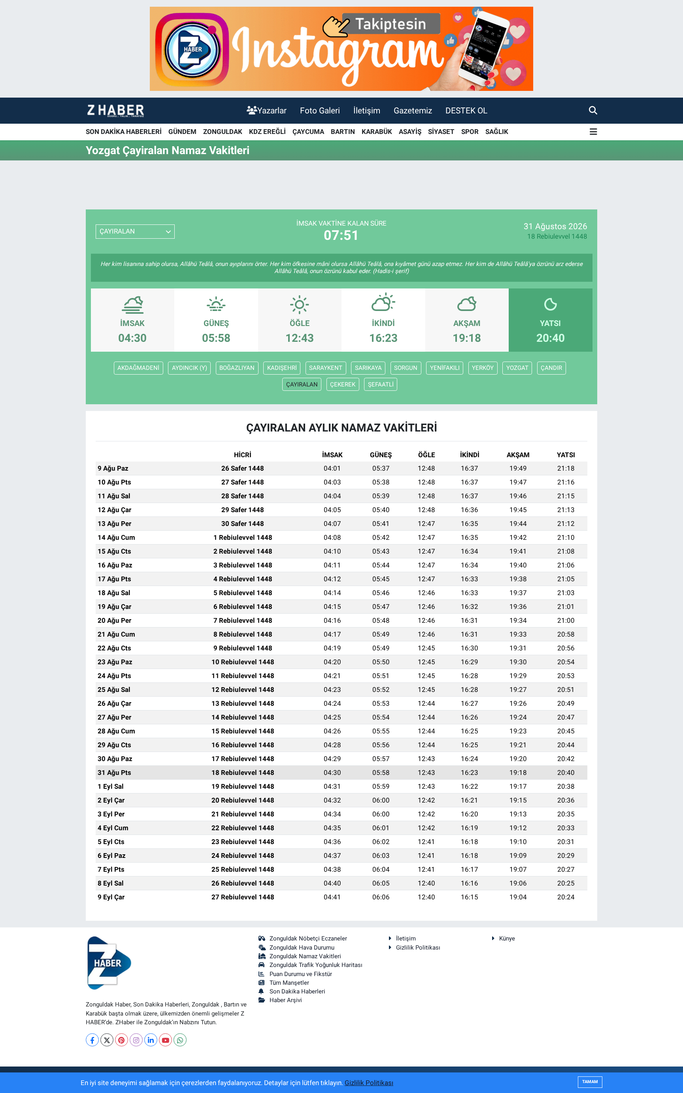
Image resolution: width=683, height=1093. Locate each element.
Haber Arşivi (286, 1000)
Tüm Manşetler (289, 982)
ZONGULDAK (222, 132)
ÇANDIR (551, 367)
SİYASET (441, 132)
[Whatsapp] (180, 1039)
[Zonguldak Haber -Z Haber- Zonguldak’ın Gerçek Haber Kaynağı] (115, 110)
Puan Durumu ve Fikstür (301, 974)
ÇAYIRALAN (302, 384)
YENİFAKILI (445, 367)
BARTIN (343, 132)
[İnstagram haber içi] (341, 48)
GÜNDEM (182, 132)
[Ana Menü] (593, 132)
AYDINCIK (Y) (189, 367)
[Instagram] (136, 1039)
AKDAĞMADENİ (138, 367)
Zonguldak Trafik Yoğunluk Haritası (316, 965)
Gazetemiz (413, 110)
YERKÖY (483, 367)
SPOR (470, 132)
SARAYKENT (325, 367)
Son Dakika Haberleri (297, 991)
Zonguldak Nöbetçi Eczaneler (308, 938)
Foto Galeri (320, 110)
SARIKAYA (368, 367)
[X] (106, 1039)
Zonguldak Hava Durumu (302, 947)
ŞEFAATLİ (381, 384)
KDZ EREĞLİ (267, 132)
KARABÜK (377, 132)
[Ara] (593, 110)
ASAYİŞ (410, 132)
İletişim (366, 110)
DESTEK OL (466, 110)
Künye (507, 938)
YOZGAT (517, 367)
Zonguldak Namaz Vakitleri (305, 956)
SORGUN (405, 367)
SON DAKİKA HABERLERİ (124, 132)
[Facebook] (92, 1039)
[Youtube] (165, 1039)
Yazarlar (272, 110)
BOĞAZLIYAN (237, 367)
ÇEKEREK (342, 384)
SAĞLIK (496, 132)
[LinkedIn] (150, 1039)
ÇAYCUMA (308, 132)
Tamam (590, 1081)
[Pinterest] (121, 1039)
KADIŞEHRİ (282, 367)
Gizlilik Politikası (418, 947)
